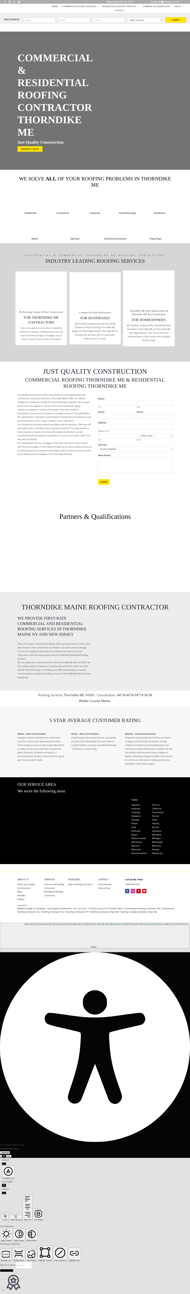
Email (102, 412)
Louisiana (156, 831)
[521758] (95, 538)
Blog (19, 891)
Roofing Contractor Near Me (105, 912)
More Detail (105, 455)
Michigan (156, 838)
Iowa (133, 827)
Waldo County (89, 701)
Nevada (155, 849)
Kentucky (135, 831)
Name (102, 398)
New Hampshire (139, 853)
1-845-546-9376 (132, 884)
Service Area (104, 888)
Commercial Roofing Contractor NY (143, 908)
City (99, 440)
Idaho (155, 819)
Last (138, 407)
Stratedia (40, 908)
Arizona (155, 804)
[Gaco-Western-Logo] (57, 556)
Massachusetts (138, 838)
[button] (1, 950)
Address (102, 422)
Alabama (135, 804)
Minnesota (136, 842)
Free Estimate (104, 884)
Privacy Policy (116, 908)
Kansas (155, 827)
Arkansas (135, 808)
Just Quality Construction (60, 908)
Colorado (135, 812)
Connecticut (158, 812)
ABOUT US (22, 879)
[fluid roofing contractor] (170, 532)
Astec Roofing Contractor (80, 884)
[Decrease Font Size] (4, 1163)
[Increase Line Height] (4, 1185)
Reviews (21, 895)
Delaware (136, 816)
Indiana (155, 823)
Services (103, 444)
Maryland (156, 834)
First (99, 407)
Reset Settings (6, 1270)
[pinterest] (14, 2)
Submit (176, 19)
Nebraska (136, 849)
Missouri (135, 845)
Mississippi (157, 842)
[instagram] (10, 2)
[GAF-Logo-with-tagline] (19, 538)
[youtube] (19, 2)
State (139, 440)
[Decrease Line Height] (4, 1193)
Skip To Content (8, 1265)
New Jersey (157, 853)
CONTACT (103, 879)
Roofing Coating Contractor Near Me (138, 912)
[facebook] (5, 2)
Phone (140, 412)
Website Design (25, 908)
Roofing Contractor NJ (53, 912)
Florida (155, 816)
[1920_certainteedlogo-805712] (57, 538)
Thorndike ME (74, 695)
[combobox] (94, 935)
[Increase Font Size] (4, 1156)
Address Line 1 (103, 431)
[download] (133, 532)
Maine (105, 701)
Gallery (20, 899)
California (156, 808)
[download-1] (133, 555)
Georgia (135, 819)
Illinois (134, 823)
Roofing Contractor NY (77, 912)
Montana (156, 845)
